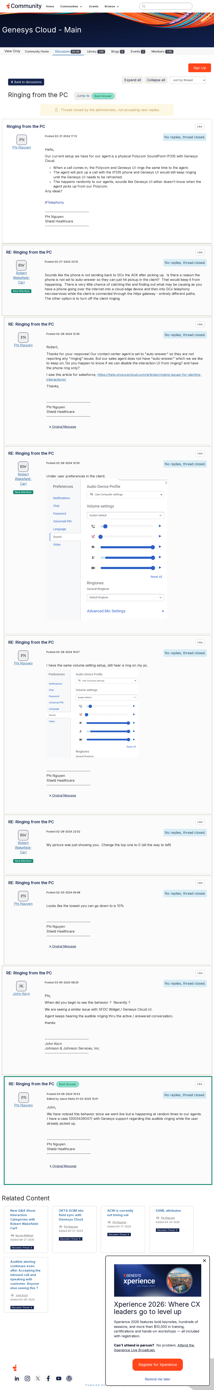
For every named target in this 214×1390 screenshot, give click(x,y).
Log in (202, 6)
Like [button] (199, 126)
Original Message (63, 426)
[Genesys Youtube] (59, 1378)
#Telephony (54, 202)
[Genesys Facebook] (48, 1378)
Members (162, 51)
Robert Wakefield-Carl (21, 277)
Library (95, 51)
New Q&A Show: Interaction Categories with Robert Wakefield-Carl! (24, 1219)
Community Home (37, 51)
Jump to (94, 96)
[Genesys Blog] (69, 1378)
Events (137, 51)
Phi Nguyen (21, 147)
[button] (71, 6)
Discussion (67, 51)
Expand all (132, 80)
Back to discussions (28, 82)
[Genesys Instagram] (27, 1378)
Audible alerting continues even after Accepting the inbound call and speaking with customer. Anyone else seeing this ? (25, 1275)
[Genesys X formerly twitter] (38, 1378)
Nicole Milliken (24, 1235)
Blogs (117, 51)
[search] (143, 6)
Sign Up (199, 68)
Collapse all (156, 80)
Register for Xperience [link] (157, 1364)
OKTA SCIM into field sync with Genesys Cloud (71, 1215)
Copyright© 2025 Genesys (43, 1367)
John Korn (21, 994)
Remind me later (158, 1379)
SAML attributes (168, 1211)
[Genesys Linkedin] (17, 1378)
